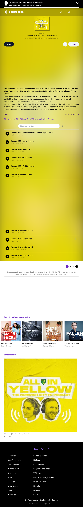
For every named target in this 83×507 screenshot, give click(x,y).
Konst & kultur (13, 464)
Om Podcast (45, 500)
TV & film (37, 473)
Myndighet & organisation (43, 477)
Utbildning (12, 473)
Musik (10, 477)
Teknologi (12, 482)
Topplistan (12, 456)
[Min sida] (61, 12)
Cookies (55, 500)
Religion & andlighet (41, 469)
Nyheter (36, 490)
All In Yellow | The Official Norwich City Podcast (41, 38)
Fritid (10, 490)
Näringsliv (37, 460)
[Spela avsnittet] (7, 133)
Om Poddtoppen (31, 500)
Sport (35, 495)
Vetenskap (12, 495)
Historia (36, 486)
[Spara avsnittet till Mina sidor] (65, 44)
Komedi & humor (40, 456)
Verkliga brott (13, 469)
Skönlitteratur (13, 486)
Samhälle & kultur (15, 460)
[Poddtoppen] (14, 12)
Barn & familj (38, 464)
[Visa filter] (63, 126)
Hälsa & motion (39, 482)
